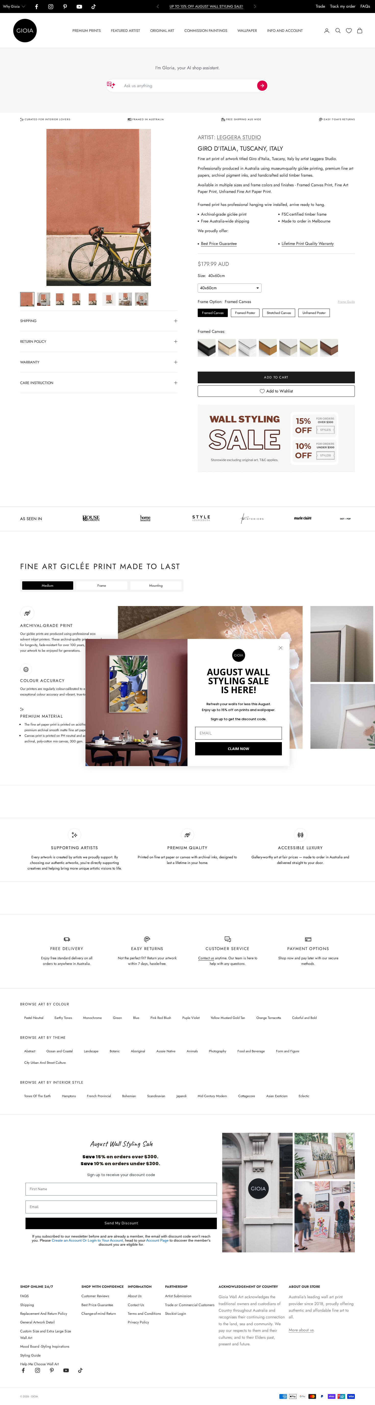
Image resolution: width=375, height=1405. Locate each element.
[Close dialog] (280, 648)
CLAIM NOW (238, 748)
